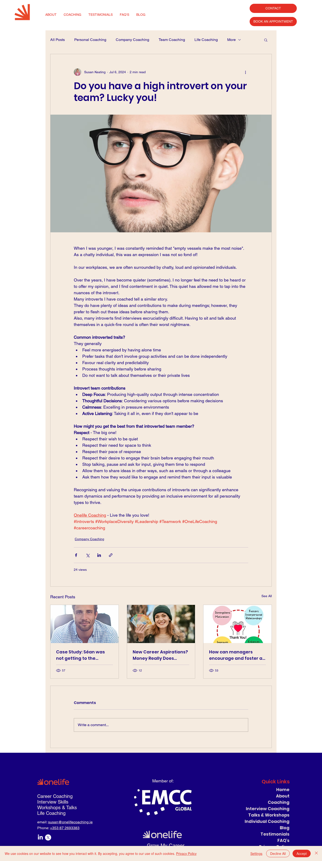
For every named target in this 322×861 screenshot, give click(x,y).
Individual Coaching (267, 821)
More (231, 39)
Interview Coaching (267, 809)
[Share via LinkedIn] (99, 555)
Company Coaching (132, 39)
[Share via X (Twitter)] (87, 555)
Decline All (278, 853)
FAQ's (283, 840)
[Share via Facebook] (76, 555)
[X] (48, 837)
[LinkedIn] (40, 837)
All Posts (57, 39)
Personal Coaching (90, 39)
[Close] (316, 853)
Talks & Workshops (268, 815)
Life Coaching (206, 39)
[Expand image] (161, 173)
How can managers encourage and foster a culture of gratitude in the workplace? (235, 655)
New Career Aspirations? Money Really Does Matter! (160, 655)
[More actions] (245, 72)
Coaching (278, 802)
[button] (266, 40)
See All (266, 596)
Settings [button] (256, 853)
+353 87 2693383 (64, 828)
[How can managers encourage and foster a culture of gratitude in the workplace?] (237, 624)
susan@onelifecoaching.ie (70, 822)
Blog (284, 828)
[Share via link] (110, 555)
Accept (302, 853)
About (282, 796)
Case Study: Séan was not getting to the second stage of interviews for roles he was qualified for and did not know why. (84, 655)
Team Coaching (172, 39)
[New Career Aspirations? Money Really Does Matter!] (161, 624)
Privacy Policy (186, 853)
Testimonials (274, 834)
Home (282, 790)
